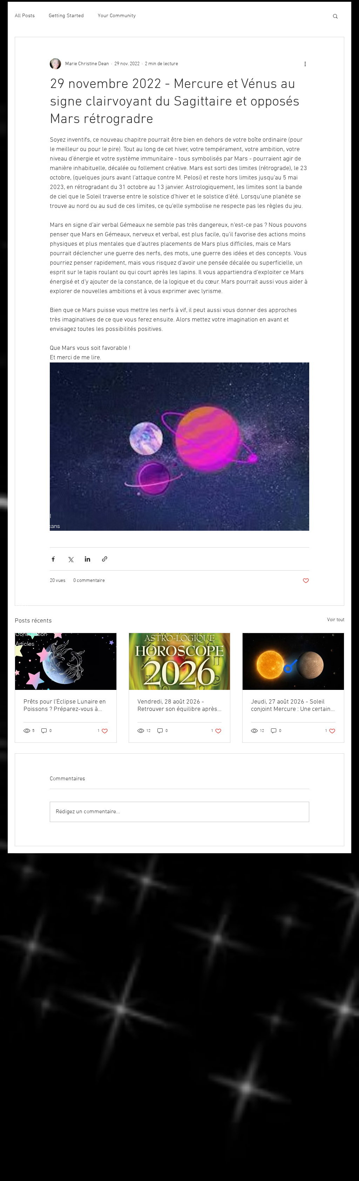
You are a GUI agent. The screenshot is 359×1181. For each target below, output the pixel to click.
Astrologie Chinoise (40, 565)
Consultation (31, 633)
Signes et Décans (37, 525)
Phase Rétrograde (38, 555)
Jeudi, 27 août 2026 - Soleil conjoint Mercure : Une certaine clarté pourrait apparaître (292, 705)
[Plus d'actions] (305, 64)
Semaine (26, 506)
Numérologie (31, 584)
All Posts (25, 16)
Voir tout (335, 620)
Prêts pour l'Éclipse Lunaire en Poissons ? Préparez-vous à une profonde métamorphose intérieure (64, 705)
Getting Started (66, 16)
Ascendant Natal (36, 535)
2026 (21, 604)
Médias (24, 614)
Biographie (29, 496)
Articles (24, 643)
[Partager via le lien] (104, 559)
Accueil (25, 486)
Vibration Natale (35, 594)
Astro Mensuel (33, 516)
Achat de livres (34, 623)
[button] (335, 16)
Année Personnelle (39, 574)
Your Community (117, 16)
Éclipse (24, 545)
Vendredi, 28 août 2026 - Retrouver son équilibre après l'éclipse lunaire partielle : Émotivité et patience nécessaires (177, 705)
